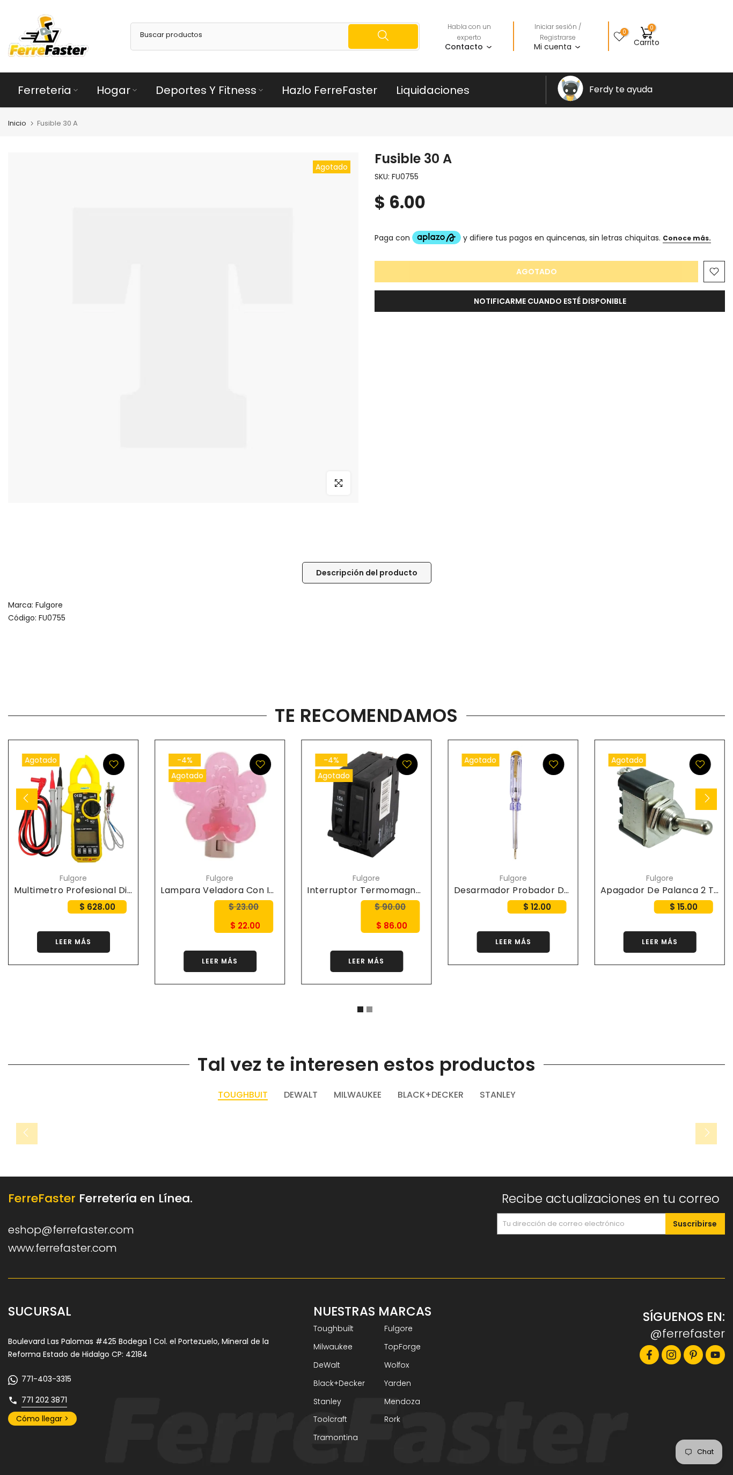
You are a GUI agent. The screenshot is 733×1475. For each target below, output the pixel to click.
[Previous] (27, 799)
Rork (392, 1419)
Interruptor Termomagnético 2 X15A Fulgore (406, 890)
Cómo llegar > (42, 1418)
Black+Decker (339, 1383)
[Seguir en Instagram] (671, 1354)
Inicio (17, 123)
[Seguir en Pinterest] (693, 1354)
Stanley (327, 1401)
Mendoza (402, 1401)
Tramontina (335, 1437)
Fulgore (49, 605)
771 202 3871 (44, 1399)
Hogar (113, 90)
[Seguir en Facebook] (649, 1354)
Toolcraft (330, 1419)
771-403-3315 (46, 1379)
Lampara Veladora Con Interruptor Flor (248, 890)
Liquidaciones (433, 90)
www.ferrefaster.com (62, 1247)
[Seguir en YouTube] (715, 1354)
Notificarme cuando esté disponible (550, 301)
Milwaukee (333, 1346)
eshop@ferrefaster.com (71, 1229)
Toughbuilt (333, 1328)
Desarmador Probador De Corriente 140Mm (551, 890)
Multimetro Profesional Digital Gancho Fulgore (117, 890)
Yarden (397, 1383)
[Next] (706, 799)
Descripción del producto (366, 572)
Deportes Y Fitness (206, 90)
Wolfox (396, 1365)
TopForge (402, 1346)
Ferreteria (44, 90)
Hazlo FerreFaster (329, 90)
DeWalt (326, 1365)
